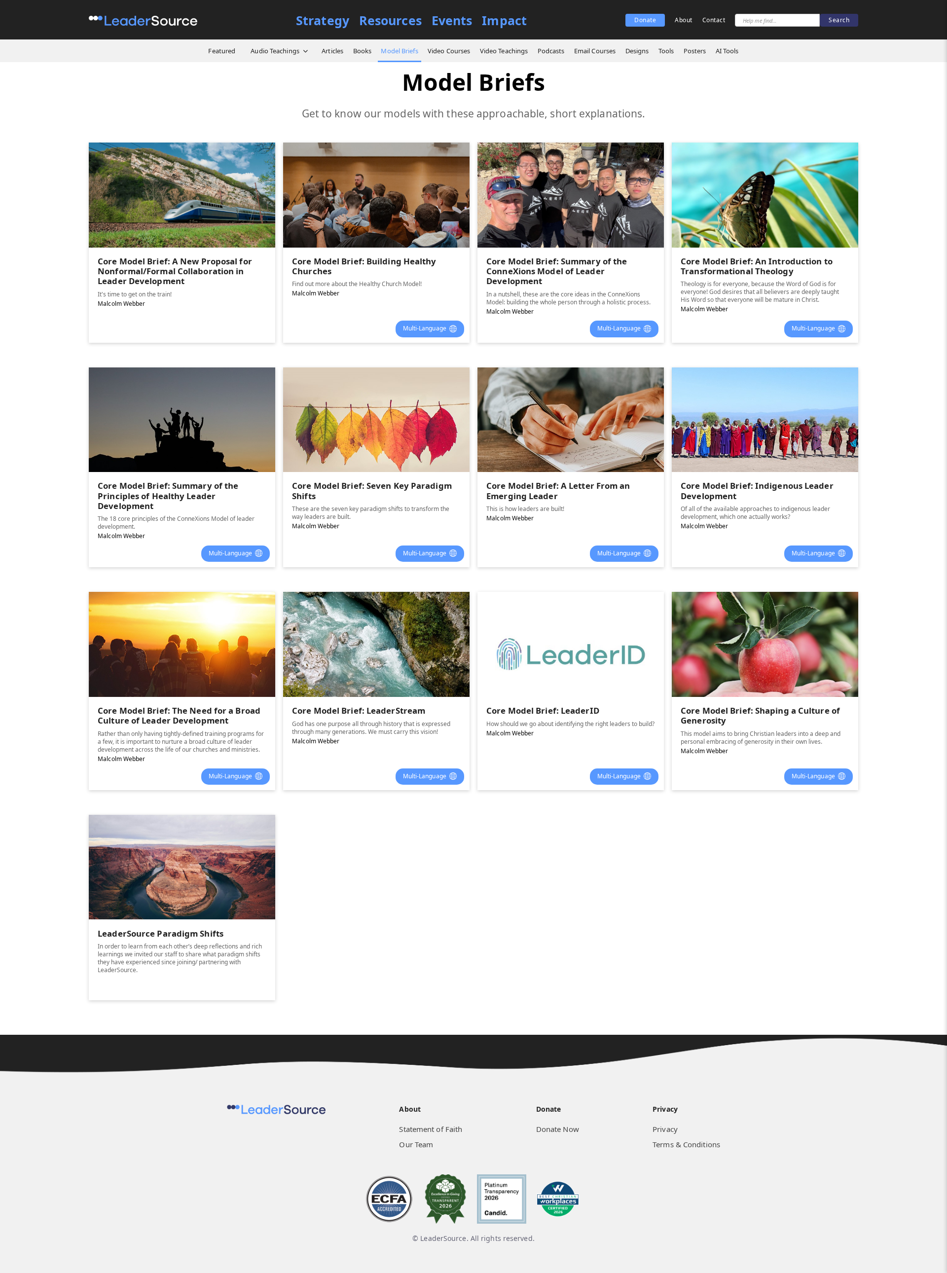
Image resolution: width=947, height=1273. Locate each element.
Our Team (416, 1144)
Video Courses (449, 50)
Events (452, 20)
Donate (645, 20)
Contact (714, 20)
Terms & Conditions (686, 1144)
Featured (221, 50)
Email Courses (595, 50)
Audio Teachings (275, 50)
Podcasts (551, 50)
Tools (666, 50)
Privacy (665, 1129)
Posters (695, 50)
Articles (332, 50)
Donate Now (557, 1129)
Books (362, 50)
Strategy (322, 20)
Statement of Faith (430, 1129)
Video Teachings (504, 50)
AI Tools (727, 50)
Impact (504, 20)
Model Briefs (399, 50)
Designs (637, 50)
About (683, 20)
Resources (390, 20)
